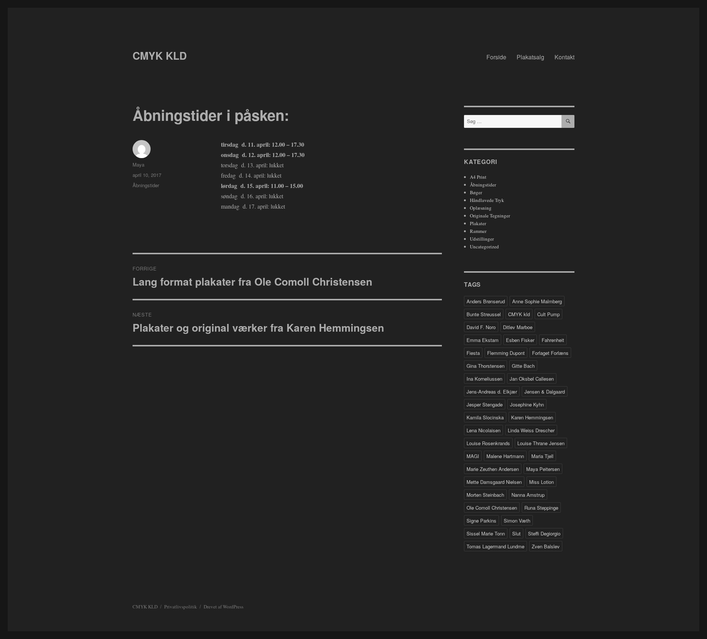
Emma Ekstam (483, 339)
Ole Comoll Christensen (492, 507)
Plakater (478, 223)
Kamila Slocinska (485, 417)
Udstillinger (482, 238)
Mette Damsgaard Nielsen (494, 481)
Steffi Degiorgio (544, 533)
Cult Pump (548, 314)
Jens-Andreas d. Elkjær (492, 391)
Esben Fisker (520, 339)
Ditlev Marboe (517, 327)
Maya (138, 164)
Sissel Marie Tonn (486, 533)
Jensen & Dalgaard (544, 391)
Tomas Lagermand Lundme (495, 546)
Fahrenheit (553, 339)
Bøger (476, 192)
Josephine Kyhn (527, 404)
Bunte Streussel (484, 314)
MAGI (473, 456)
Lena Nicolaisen (483, 430)
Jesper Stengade (485, 404)
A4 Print (478, 177)
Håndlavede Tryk (487, 200)
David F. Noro (481, 327)
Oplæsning (481, 208)
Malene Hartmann (505, 456)
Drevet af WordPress (223, 606)
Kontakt (564, 57)
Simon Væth (517, 520)
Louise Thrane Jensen (540, 443)
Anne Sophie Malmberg (537, 301)
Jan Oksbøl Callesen (532, 378)
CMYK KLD (160, 55)
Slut (516, 533)
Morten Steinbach (485, 494)
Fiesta (473, 352)
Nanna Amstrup (528, 494)
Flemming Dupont (506, 352)
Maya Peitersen (543, 468)
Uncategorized (484, 246)
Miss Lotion (541, 481)
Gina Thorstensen (485, 365)
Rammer (478, 231)
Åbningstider (146, 185)
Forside (496, 57)
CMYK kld (519, 314)
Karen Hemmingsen (532, 417)
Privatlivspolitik (180, 606)
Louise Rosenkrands (488, 443)
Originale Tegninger (490, 215)
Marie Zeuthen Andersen (493, 468)
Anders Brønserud (486, 301)
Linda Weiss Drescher (531, 430)
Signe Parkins (481, 520)
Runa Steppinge (541, 507)
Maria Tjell (542, 456)
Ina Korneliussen (484, 378)
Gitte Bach (523, 365)
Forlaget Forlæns (550, 352)
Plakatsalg (530, 57)
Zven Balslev (546, 546)
